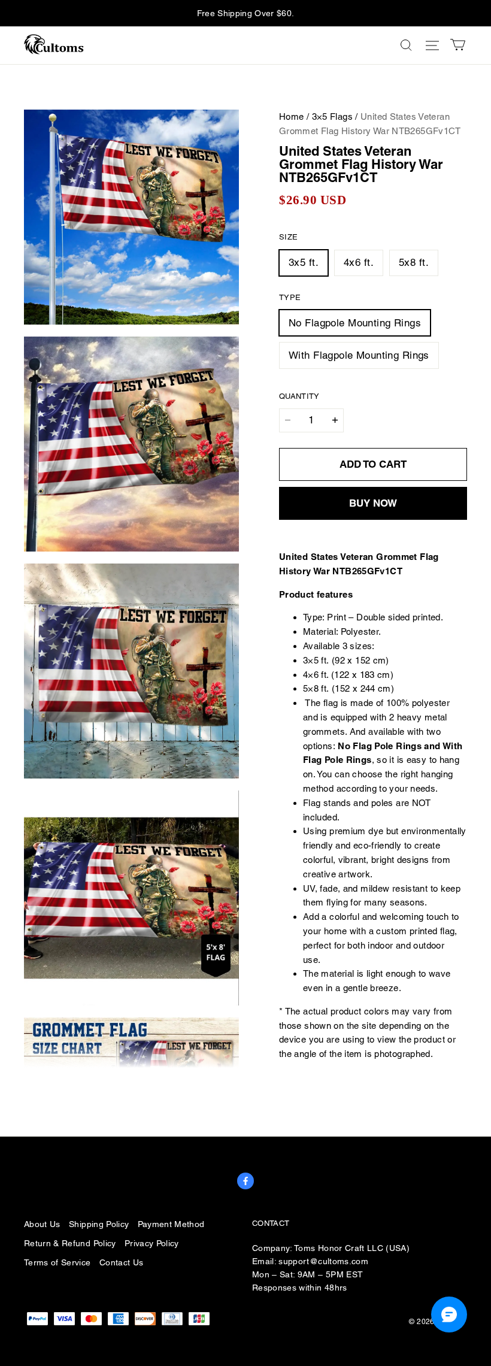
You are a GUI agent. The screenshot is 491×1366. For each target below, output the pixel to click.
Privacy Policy (152, 1243)
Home (291, 116)
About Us (42, 1224)
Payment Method (171, 1224)
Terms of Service (57, 1262)
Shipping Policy (99, 1224)
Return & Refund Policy (70, 1243)
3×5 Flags (332, 116)
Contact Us (121, 1262)
